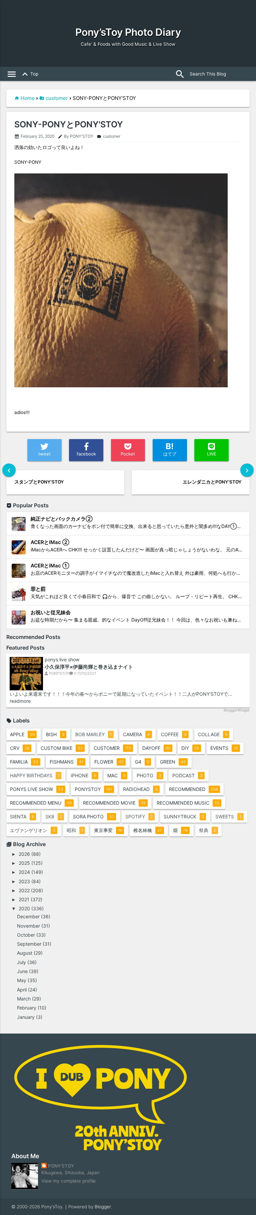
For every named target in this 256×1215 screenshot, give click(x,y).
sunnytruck (184, 816)
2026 (24, 854)
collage (212, 734)
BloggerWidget (237, 710)
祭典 (207, 830)
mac (116, 775)
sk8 (53, 816)
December (28, 916)
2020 (24, 908)
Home (28, 98)
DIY (190, 748)
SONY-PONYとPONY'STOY (68, 124)
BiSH (55, 734)
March (24, 998)
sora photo (93, 816)
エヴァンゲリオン (32, 830)
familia (24, 762)
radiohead (140, 789)
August (24, 953)
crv (19, 748)
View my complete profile (68, 1181)
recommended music (188, 803)
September (29, 944)
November (28, 926)
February (26, 1007)
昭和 (75, 830)
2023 (24, 881)
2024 (24, 872)
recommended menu (41, 803)
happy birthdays (34, 775)
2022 (24, 890)
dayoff (156, 748)
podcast (187, 775)
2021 (24, 899)
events (224, 748)
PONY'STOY (61, 1166)
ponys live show (62, 659)
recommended (193, 789)
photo (149, 775)
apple (22, 734)
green (173, 762)
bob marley (93, 734)
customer (57, 98)
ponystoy (93, 789)
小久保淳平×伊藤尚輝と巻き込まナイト (89, 667)
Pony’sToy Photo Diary (128, 32)
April (22, 989)
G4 (142, 762)
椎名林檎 (147, 830)
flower (109, 762)
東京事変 (108, 830)
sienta (22, 816)
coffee (174, 734)
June (22, 971)
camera (136, 734)
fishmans (66, 762)
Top (29, 74)
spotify (139, 816)
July (21, 962)
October (26, 935)
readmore (20, 701)
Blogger (103, 1206)
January (26, 1017)
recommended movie (114, 803)
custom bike (62, 748)
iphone (83, 775)
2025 (24, 863)
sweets (228, 816)
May (21, 980)
